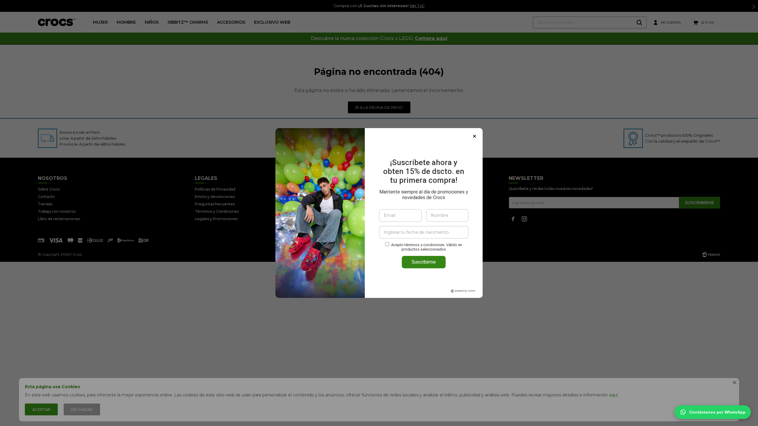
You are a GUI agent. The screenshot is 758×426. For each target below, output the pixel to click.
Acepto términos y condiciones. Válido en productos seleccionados (426, 247)
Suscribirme (424, 262)
